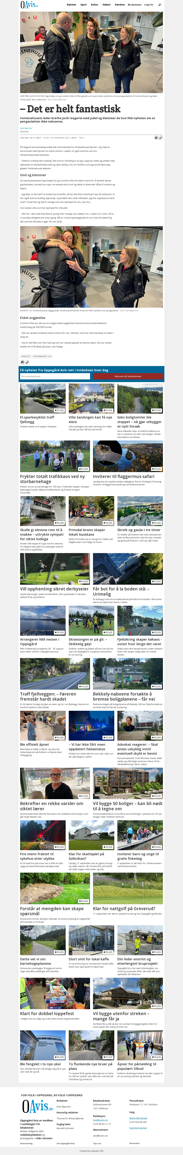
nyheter (26, 356)
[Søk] (159, 4)
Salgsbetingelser (138, 1127)
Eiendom (120, 4)
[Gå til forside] (29, 4)
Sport (84, 4)
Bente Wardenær (138, 1118)
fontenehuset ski (42, 356)
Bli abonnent (135, 4)
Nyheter (71, 4)
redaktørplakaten (30, 1135)
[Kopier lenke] (161, 138)
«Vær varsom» (44, 1138)
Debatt (106, 4)
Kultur (94, 4)
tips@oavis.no (100, 1120)
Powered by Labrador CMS (91, 1151)
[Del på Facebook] (156, 138)
